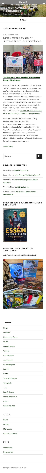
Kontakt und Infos (10, 434)
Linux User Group (10, 397)
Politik (5, 374)
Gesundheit (8, 360)
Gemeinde (7, 383)
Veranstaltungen (10, 378)
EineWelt (6, 333)
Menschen (7, 429)
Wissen (6, 351)
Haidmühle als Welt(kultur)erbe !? (27, 175)
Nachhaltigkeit (9, 365)
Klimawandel (8, 356)
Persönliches (8, 392)
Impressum (7, 447)
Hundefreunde (9, 406)
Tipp (5, 388)
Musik (5, 342)
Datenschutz (8, 452)
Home (5, 420)
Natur (5, 328)
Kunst (5, 401)
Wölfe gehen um (22, 187)
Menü (24, 20)
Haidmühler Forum (10, 337)
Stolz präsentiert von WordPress (14, 468)
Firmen (6, 424)
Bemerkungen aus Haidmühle (19, 9)
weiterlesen (8, 146)
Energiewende (9, 346)
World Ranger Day (21, 171)
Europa (6, 369)
